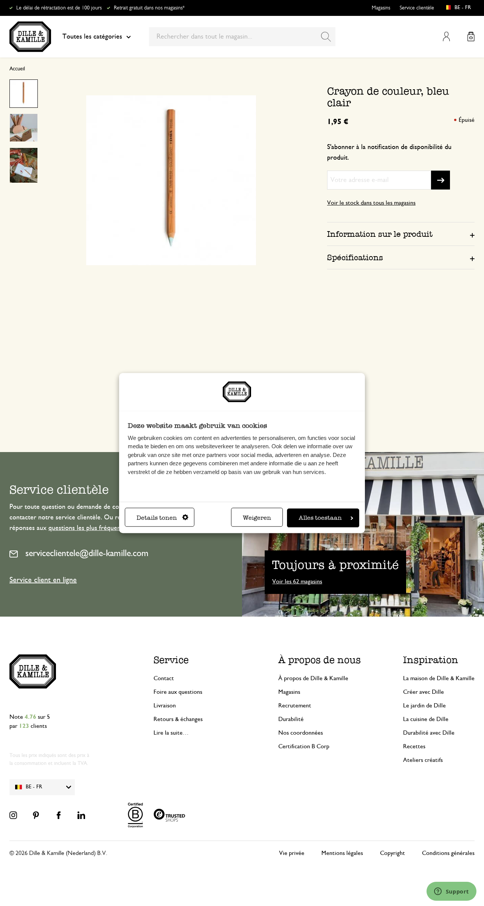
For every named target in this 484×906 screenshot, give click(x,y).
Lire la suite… (171, 733)
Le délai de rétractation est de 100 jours (59, 8)
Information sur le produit (380, 234)
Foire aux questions (178, 692)
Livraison (165, 705)
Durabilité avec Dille (429, 733)
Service (171, 659)
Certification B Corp (303, 746)
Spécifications (355, 257)
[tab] (401, 234)
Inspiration (430, 659)
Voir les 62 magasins (297, 581)
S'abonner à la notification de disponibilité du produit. (389, 152)
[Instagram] (13, 815)
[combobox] (242, 36)
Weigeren (257, 517)
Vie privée (291, 853)
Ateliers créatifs (423, 760)
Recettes (414, 746)
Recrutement (294, 705)
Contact (164, 678)
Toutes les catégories (92, 36)
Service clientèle (417, 8)
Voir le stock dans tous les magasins (371, 203)
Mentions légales (342, 853)
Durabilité (291, 719)
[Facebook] (58, 815)
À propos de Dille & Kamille (313, 678)
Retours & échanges (178, 719)
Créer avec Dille (423, 692)
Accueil (17, 68)
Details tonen (157, 517)
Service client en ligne (43, 580)
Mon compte (446, 36)
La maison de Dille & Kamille (439, 678)
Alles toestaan (320, 517)
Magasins (381, 8)
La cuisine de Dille (425, 719)
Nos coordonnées (300, 733)
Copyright (392, 853)
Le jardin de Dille (424, 705)
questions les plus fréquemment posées (103, 528)
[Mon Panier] (471, 36)
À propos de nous (319, 659)
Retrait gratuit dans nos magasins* (149, 8)
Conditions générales (448, 853)
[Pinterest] (36, 815)
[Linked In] (81, 815)
